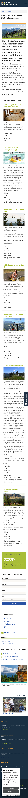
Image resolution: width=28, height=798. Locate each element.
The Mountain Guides (8, 713)
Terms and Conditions (15, 795)
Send (13, 603)
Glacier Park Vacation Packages (11, 654)
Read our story (5, 729)
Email (4, 590)
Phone (4, 596)
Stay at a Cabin (9, 633)
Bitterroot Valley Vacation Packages (13, 659)
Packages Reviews (11, 627)
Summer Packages (7, 641)
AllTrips (8, 3)
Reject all (10, 791)
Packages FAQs (10, 624)
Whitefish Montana (11, 4)
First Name (5, 578)
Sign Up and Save (5, 743)
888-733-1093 (9, 621)
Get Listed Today (5, 757)
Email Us (8, 618)
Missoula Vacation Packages (10, 656)
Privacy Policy (15, 607)
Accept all (11, 788)
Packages (10, 11)
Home (3, 11)
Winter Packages (7, 643)
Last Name (5, 584)
